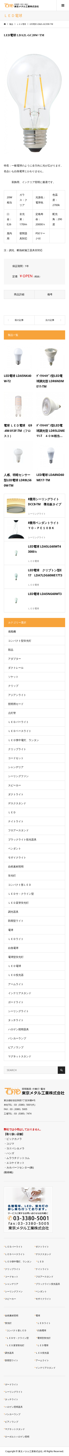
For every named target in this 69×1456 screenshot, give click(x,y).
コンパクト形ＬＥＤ (19, 884)
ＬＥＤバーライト (18, 722)
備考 (49, 294)
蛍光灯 (12, 875)
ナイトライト (16, 821)
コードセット (16, 758)
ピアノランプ (16, 1047)
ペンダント (14, 848)
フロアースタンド (18, 830)
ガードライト (16, 1002)
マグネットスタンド (19, 1056)
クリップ (13, 685)
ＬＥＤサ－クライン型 (21, 893)
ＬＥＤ (12, 812)
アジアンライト (17, 695)
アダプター (14, 658)
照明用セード (16, 704)
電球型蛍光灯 (16, 957)
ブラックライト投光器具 (22, 839)
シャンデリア (16, 767)
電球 (10, 930)
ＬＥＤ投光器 (16, 975)
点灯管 (12, 713)
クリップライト (17, 749)
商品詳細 (19, 294)
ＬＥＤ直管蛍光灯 (18, 902)
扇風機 (12, 631)
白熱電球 (13, 948)
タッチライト (16, 1020)
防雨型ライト (16, 920)
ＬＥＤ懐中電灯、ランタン (23, 740)
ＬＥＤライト (16, 939)
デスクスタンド (17, 803)
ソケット (13, 676)
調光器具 (13, 911)
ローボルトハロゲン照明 (17, 1436)
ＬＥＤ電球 (14, 966)
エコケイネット (15, 1162)
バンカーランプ (17, 1038)
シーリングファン (18, 776)
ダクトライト (16, 794)
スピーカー (14, 785)
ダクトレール (16, 667)
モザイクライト (17, 857)
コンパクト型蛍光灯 (19, 640)
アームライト (16, 984)
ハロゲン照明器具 (18, 1029)
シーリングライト (18, 1011)
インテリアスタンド (19, 993)
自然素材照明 (16, 866)
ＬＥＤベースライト (19, 731)
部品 (10, 649)
